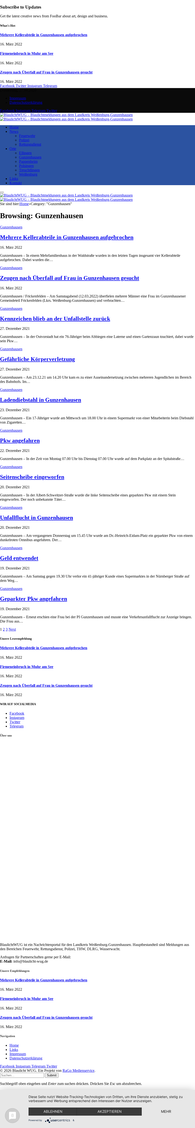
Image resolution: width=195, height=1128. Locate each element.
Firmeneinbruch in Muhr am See (26, 53)
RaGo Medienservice (78, 1071)
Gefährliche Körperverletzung (37, 359)
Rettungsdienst (30, 144)
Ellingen (25, 153)
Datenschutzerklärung (26, 102)
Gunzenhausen (30, 157)
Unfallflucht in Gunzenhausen (36, 518)
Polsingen (26, 166)
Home (14, 127)
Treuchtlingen (29, 170)
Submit (52, 1075)
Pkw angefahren (20, 440)
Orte (13, 149)
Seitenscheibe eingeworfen (32, 477)
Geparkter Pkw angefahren (33, 599)
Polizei (24, 140)
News (14, 131)
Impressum (18, 98)
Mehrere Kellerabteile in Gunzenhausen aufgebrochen (43, 35)
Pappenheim (28, 161)
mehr (166, 1111)
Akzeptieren (110, 1111)
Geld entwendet (19, 558)
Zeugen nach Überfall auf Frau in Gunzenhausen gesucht (46, 72)
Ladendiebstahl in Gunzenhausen (40, 400)
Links (14, 179)
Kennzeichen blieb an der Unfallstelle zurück (55, 319)
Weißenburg (28, 174)
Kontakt (16, 183)
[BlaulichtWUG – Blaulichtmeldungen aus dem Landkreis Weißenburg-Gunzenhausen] (66, 117)
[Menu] (2, 192)
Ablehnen (53, 1111)
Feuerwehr (27, 136)
